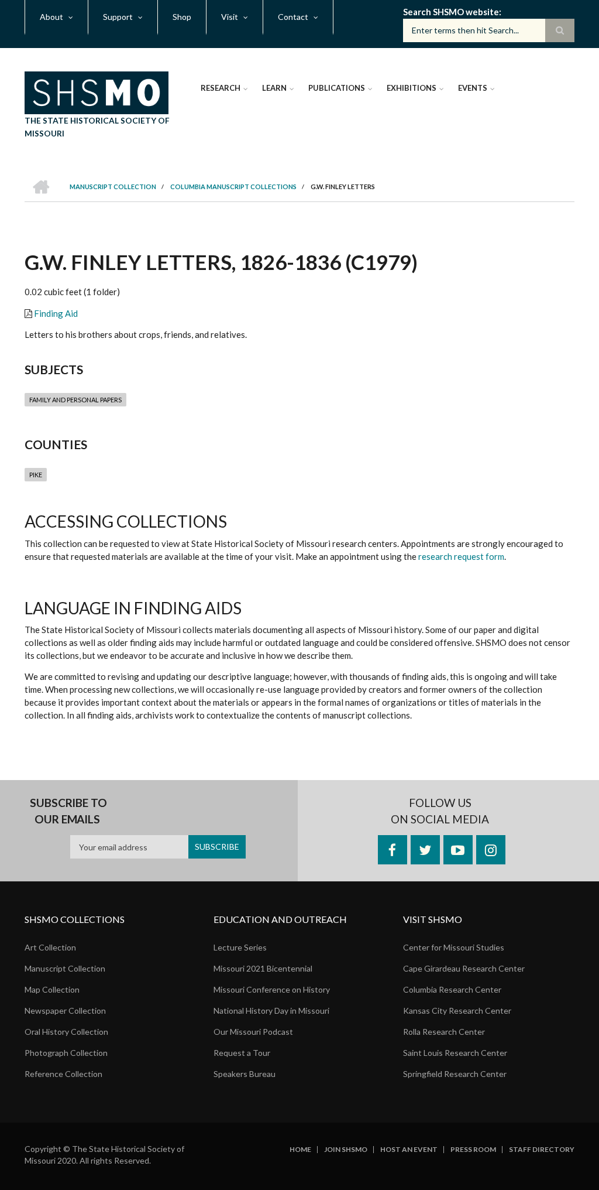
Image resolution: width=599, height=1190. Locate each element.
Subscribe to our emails (68, 811)
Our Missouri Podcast (253, 1032)
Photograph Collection (66, 1053)
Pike (35, 474)
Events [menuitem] (472, 88)
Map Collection (52, 989)
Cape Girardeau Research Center (464, 968)
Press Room (473, 1149)
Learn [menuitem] (274, 88)
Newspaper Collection (65, 1010)
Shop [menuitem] (182, 17)
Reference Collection (63, 1074)
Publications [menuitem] (336, 88)
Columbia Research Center (452, 989)
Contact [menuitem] (293, 17)
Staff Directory (541, 1149)
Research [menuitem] (220, 88)
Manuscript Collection (65, 968)
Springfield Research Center (455, 1074)
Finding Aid (56, 313)
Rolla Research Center (444, 1032)
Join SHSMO (345, 1149)
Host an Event (409, 1149)
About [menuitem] (51, 17)
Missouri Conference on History (272, 989)
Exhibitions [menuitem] (411, 88)
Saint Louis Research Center (455, 1053)
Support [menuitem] (118, 17)
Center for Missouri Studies (453, 947)
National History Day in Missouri (271, 1010)
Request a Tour (242, 1053)
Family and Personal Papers (75, 399)
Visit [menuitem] (229, 17)
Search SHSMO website (451, 11)
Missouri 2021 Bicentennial (263, 968)
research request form (461, 556)
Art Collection (50, 947)
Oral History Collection (66, 1032)
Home (300, 1149)
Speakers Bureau (245, 1074)
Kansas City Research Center (457, 1010)
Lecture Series (240, 947)
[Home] (96, 91)
